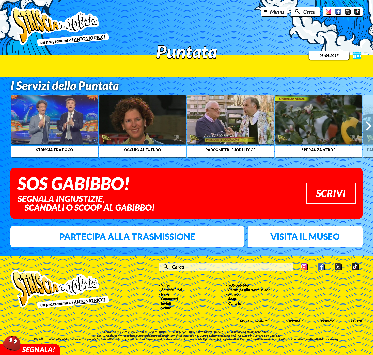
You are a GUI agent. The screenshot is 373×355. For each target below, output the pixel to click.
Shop (232, 298)
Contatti (234, 303)
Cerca (309, 12)
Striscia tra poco (54, 150)
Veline (166, 308)
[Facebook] (338, 12)
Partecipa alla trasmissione (127, 236)
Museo (233, 294)
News (165, 294)
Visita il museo (305, 236)
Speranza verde (318, 150)
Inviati (166, 303)
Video (165, 285)
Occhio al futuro (142, 150)
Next (368, 125)
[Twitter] (348, 12)
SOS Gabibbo (238, 285)
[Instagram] (328, 12)
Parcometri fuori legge (230, 150)
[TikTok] (357, 12)
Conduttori (169, 298)
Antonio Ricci (171, 289)
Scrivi (331, 193)
